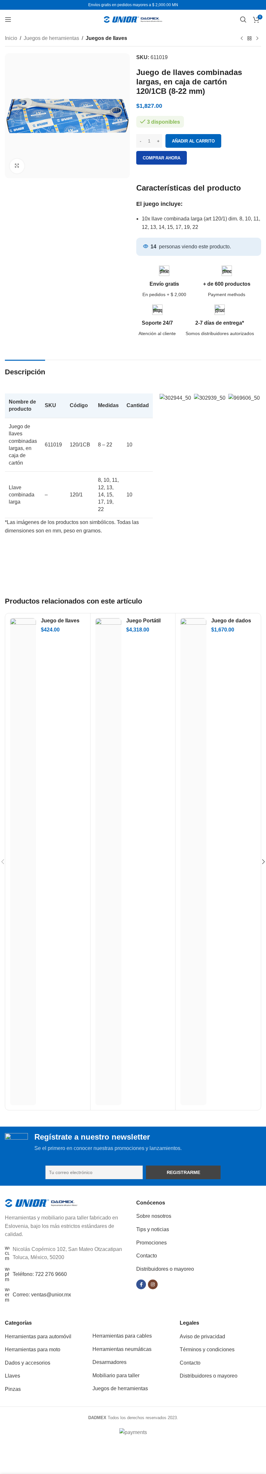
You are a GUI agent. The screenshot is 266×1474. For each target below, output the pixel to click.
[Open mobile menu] (8, 19)
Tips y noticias (152, 1229)
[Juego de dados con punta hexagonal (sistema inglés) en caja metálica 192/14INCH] (193, 861)
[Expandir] (17, 166)
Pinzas (13, 1389)
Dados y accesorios (27, 1363)
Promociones (151, 1242)
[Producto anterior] (242, 39)
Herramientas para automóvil (38, 1336)
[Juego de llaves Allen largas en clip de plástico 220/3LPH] (23, 861)
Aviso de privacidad (202, 1336)
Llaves (12, 1376)
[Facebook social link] (141, 1284)
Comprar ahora (161, 158)
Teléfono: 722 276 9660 (40, 1274)
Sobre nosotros (153, 1216)
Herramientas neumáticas (121, 1349)
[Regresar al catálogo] (249, 39)
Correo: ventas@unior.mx (42, 1294)
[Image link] (41, 1202)
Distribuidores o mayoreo (165, 1269)
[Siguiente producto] (257, 39)
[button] (165, 398)
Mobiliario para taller (115, 1375)
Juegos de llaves (106, 38)
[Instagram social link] (153, 1284)
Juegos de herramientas (51, 38)
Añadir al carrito (193, 141)
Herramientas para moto (32, 1349)
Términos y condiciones (207, 1349)
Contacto (146, 1255)
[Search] (243, 19)
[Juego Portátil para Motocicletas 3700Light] (108, 861)
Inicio (11, 38)
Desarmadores (109, 1362)
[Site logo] (133, 19)
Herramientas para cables (122, 1336)
